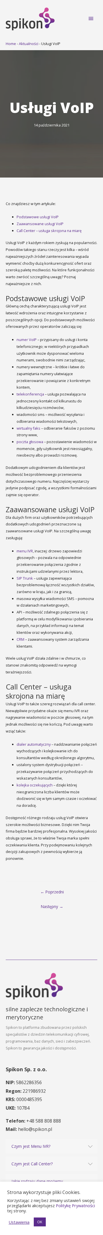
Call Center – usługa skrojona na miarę (49, 230)
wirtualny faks (28, 428)
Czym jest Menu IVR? (30, 1146)
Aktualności (28, 43)
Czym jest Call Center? (32, 1163)
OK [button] (39, 1221)
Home (11, 43)
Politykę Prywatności (75, 1205)
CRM (20, 639)
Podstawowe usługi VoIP (38, 216)
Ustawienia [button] (19, 1222)
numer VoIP (27, 339)
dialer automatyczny (34, 744)
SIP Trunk (25, 578)
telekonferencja (30, 394)
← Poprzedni (52, 892)
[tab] (51, 1146)
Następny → (52, 906)
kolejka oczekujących (35, 785)
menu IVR (25, 551)
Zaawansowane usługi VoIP (40, 223)
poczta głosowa (30, 441)
